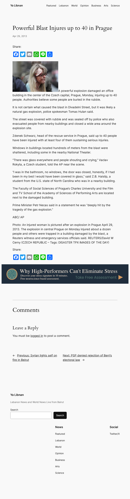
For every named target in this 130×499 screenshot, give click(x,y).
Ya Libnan (16, 5)
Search (14, 409)
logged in (36, 335)
